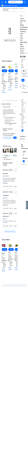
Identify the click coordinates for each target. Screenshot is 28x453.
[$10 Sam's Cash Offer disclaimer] (16, 75)
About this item (6, 104)
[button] (4, 150)
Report (15, 186)
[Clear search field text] (19, 2)
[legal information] (24, 59)
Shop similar (23, 80)
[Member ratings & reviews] (16, 129)
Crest (21, 15)
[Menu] (2, 2)
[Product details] (16, 107)
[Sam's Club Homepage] (6, 2)
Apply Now (22, 130)
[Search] (21, 2)
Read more (22, 138)
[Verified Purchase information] (13, 170)
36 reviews (10, 135)
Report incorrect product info (10, 124)
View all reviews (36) (9, 231)
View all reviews (7, 137)
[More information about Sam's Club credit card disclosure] (21, 128)
